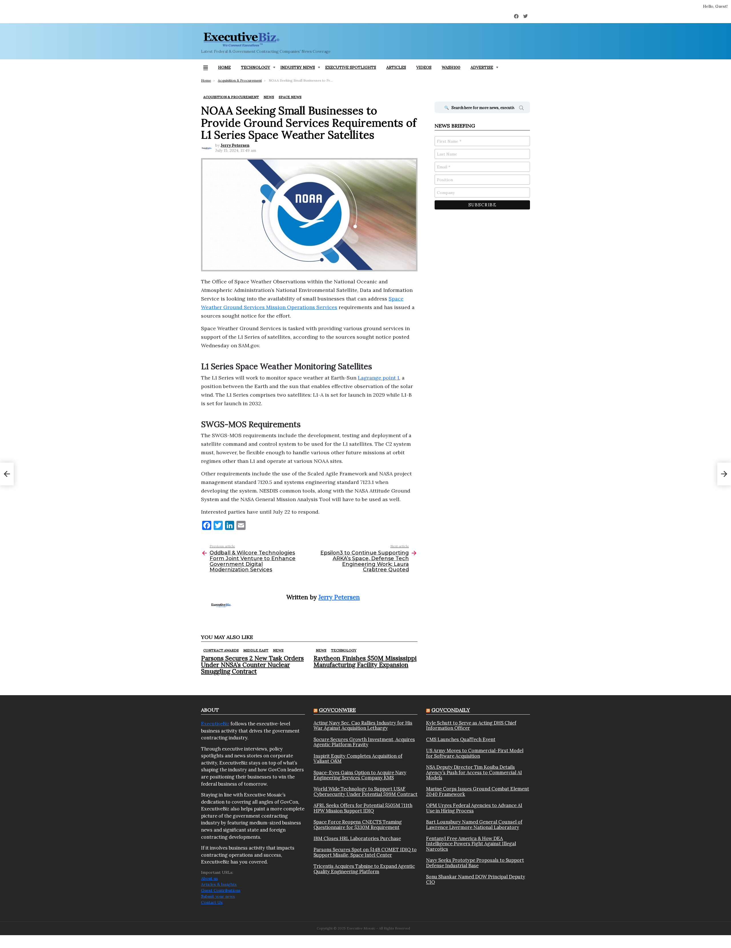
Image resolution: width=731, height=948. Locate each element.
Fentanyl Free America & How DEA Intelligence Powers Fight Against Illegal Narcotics (471, 844)
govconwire (337, 710)
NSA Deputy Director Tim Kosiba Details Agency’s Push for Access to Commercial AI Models (474, 772)
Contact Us (212, 902)
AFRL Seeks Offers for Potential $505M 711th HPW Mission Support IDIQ (363, 808)
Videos (423, 67)
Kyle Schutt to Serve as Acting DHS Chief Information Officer (471, 725)
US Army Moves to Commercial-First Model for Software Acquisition (474, 753)
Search (521, 108)
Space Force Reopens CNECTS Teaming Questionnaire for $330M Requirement (358, 824)
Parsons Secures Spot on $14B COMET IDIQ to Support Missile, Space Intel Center (365, 852)
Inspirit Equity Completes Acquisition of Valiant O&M (358, 758)
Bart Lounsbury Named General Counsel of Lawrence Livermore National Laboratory (474, 824)
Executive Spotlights (350, 67)
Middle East (255, 650)
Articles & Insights (219, 884)
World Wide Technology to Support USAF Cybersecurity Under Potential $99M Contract (365, 791)
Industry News (297, 67)
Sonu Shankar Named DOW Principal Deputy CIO (475, 879)
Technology (255, 67)
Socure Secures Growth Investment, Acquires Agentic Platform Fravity (364, 742)
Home (224, 67)
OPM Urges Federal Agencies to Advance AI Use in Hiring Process (474, 808)
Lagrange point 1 (378, 377)
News (278, 650)
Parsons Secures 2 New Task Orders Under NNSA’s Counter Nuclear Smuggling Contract (252, 664)
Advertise (482, 67)
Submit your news (218, 896)
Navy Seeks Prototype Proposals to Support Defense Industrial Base (475, 863)
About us (209, 878)
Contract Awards (221, 650)
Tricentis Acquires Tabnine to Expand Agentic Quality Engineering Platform (364, 869)
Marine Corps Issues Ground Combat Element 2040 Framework (477, 791)
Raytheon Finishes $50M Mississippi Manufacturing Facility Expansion (365, 661)
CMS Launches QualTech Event (460, 739)
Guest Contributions (220, 890)
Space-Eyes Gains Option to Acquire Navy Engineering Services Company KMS (360, 775)
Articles (396, 67)
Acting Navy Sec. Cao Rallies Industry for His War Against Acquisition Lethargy (363, 725)
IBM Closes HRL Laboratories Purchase (357, 838)
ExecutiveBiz (215, 724)
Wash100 (451, 67)
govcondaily (450, 710)
